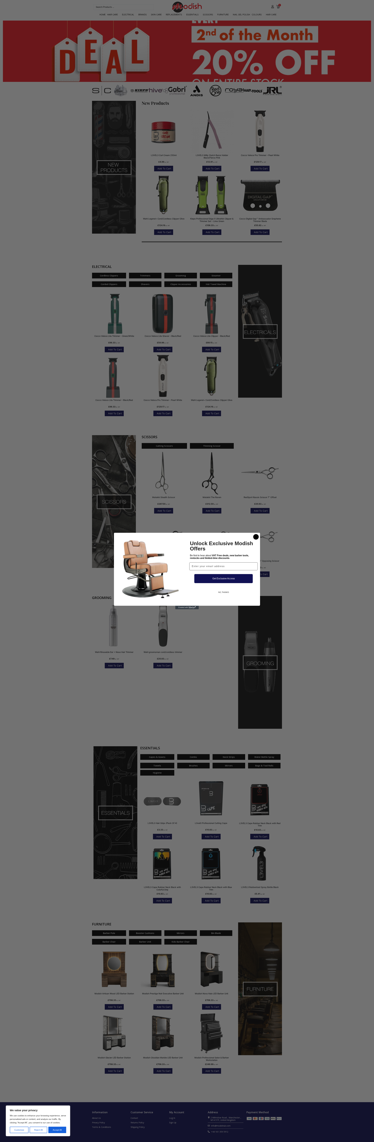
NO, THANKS (223, 592)
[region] (38, 1121)
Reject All (38, 1130)
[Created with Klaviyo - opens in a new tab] (187, 607)
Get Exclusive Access (223, 578)
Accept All (57, 1130)
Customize (19, 1130)
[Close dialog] (256, 536)
